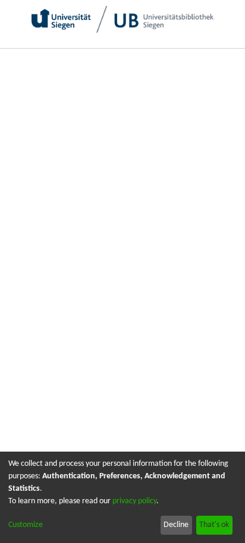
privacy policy (134, 501)
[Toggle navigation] (223, 59)
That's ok (214, 524)
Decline (176, 524)
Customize (25, 524)
